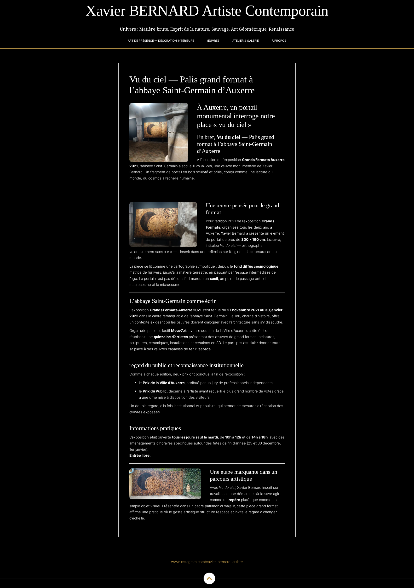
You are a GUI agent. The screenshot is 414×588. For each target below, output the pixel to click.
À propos (279, 40)
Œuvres (213, 40)
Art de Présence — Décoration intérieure (161, 40)
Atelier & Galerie (245, 40)
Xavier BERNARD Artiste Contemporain (207, 10)
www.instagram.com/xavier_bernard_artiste (207, 561)
